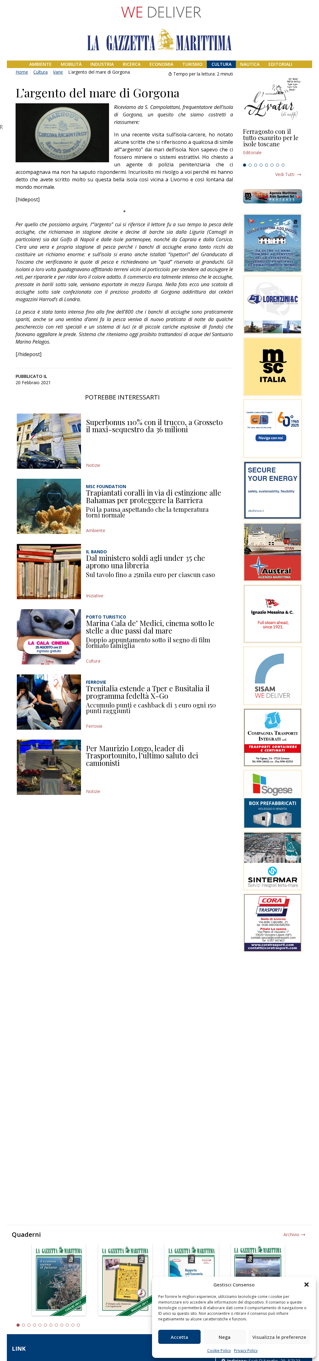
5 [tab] (266, 165)
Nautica (249, 64)
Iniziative (94, 596)
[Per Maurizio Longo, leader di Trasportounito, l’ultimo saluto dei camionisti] (49, 767)
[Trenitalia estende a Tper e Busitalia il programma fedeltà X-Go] (49, 702)
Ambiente (40, 64)
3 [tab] (255, 165)
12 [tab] (78, 1325)
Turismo (192, 64)
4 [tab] (261, 165)
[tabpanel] (272, 144)
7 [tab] (277, 165)
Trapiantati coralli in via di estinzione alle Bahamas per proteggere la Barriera (153, 496)
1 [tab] (244, 165)
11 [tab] (72, 1325)
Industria (102, 64)
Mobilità (71, 64)
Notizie (93, 465)
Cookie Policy (219, 1350)
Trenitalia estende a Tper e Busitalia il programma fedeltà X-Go (148, 692)
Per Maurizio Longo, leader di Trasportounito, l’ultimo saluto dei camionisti (142, 755)
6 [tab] (272, 165)
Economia (161, 64)
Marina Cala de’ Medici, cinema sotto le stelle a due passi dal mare (150, 626)
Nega (225, 1337)
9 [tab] (62, 1325)
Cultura (221, 64)
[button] (306, 1284)
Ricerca (131, 64)
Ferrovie (94, 726)
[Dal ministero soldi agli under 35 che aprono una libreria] (49, 571)
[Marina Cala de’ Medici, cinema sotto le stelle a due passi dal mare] (49, 636)
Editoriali (280, 64)
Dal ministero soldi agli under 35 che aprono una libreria (145, 561)
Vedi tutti (284, 174)
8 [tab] (283, 165)
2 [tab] (250, 165)
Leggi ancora (272, 144)
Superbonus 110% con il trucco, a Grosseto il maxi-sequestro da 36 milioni (154, 425)
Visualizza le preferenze (279, 1337)
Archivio (291, 1234)
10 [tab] (67, 1325)
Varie (58, 72)
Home (22, 72)
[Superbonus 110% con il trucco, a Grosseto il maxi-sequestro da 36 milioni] (49, 441)
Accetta (179, 1337)
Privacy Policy (246, 1350)
